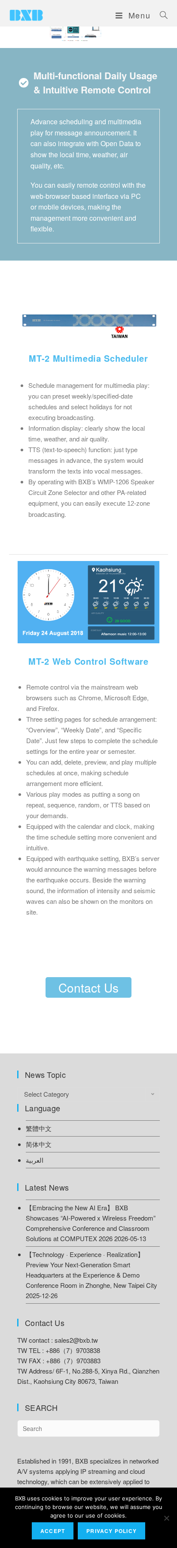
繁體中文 (39, 1128)
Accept (52, 1531)
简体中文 (39, 1144)
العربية (34, 1159)
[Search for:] (160, 15)
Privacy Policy (111, 1531)
